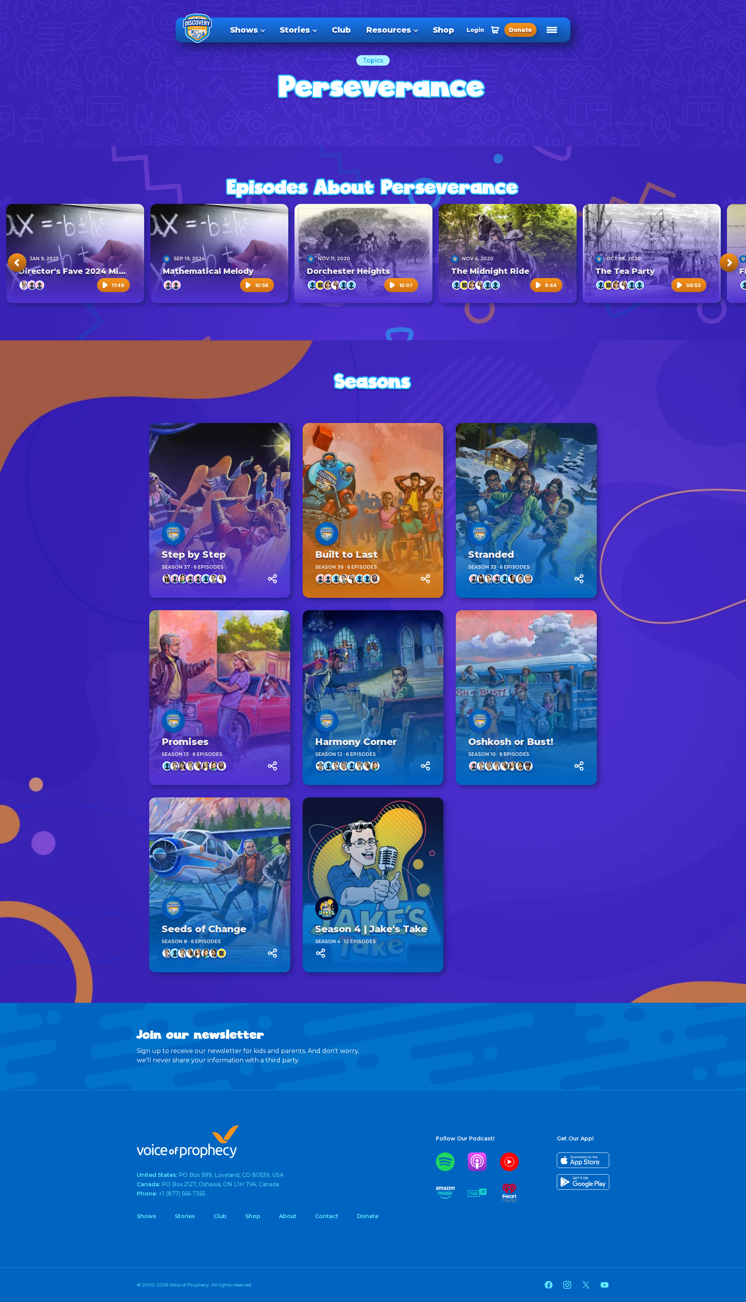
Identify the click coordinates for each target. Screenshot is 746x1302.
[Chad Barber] (320, 766)
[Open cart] (495, 30)
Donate (367, 1216)
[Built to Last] (373, 510)
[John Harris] (351, 766)
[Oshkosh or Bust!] (526, 697)
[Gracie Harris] (182, 766)
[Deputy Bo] (167, 766)
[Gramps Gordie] (367, 578)
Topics (373, 60)
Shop (443, 30)
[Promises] (219, 697)
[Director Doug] (24, 285)
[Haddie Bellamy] (167, 578)
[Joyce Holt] (39, 285)
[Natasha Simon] (335, 285)
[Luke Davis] (205, 578)
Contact (326, 1216)
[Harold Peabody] (520, 578)
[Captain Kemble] (312, 285)
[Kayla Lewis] (520, 766)
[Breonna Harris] (512, 578)
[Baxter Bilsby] (328, 766)
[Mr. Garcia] (343, 766)
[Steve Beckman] (336, 578)
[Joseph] (320, 285)
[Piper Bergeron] (174, 578)
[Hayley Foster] (497, 578)
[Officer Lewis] (528, 766)
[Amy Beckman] (320, 578)
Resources (388, 30)
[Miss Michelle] (198, 766)
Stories (295, 30)
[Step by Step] (219, 510)
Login (475, 29)
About (287, 1216)
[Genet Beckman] (31, 285)
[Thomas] (351, 285)
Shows (244, 30)
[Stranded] (526, 510)
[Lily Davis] (198, 578)
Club (341, 30)
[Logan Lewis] (375, 578)
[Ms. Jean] (327, 285)
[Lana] (205, 766)
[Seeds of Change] (219, 884)
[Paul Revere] (343, 285)
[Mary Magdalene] (221, 953)
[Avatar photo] (173, 533)
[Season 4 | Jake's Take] (373, 884)
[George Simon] (528, 578)
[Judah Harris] (190, 766)
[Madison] (473, 766)
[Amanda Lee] (182, 578)
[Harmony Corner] (373, 697)
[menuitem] (247, 29)
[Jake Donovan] (213, 578)
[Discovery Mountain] (167, 258)
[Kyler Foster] (359, 578)
